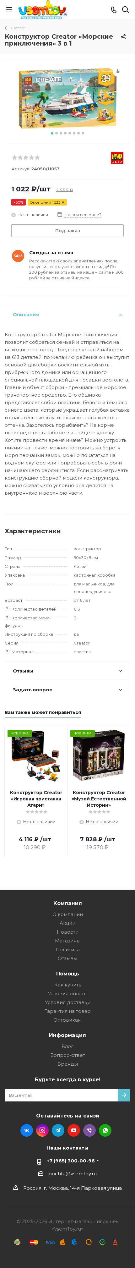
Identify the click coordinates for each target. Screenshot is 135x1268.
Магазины (67, 941)
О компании (67, 914)
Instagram (42, 1130)
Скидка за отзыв (51, 252)
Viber (89, 1130)
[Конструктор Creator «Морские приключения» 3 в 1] (68, 98)
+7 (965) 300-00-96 (71, 1161)
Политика (68, 949)
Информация (67, 1035)
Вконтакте (26, 1130)
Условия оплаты (68, 993)
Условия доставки (67, 1002)
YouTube (74, 1130)
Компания (67, 903)
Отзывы (67, 958)
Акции (67, 923)
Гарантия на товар (67, 1011)
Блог (67, 1046)
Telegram (58, 1130)
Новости (67, 932)
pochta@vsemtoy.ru (72, 1174)
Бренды (67, 1064)
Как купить (67, 985)
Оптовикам (67, 1020)
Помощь (67, 973)
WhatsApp (105, 1130)
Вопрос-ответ (67, 1055)
